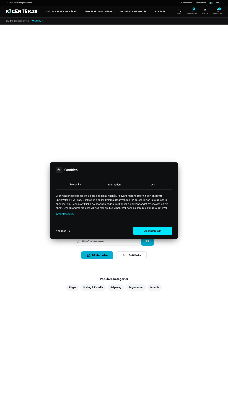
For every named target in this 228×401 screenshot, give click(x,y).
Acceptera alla (152, 230)
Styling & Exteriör (93, 287)
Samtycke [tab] (75, 184)
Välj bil (36, 21)
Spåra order (201, 2)
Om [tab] (153, 184)
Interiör (154, 287)
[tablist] (114, 185)
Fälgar (72, 287)
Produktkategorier (133, 11)
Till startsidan (100, 255)
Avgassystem (135, 287)
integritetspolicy (65, 213)
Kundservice (186, 2)
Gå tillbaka (135, 255)
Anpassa (61, 230)
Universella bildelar (99, 11)
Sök (147, 241)
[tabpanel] (114, 205)
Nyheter (160, 11)
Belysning (115, 287)
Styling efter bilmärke (61, 11)
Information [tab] (114, 184)
